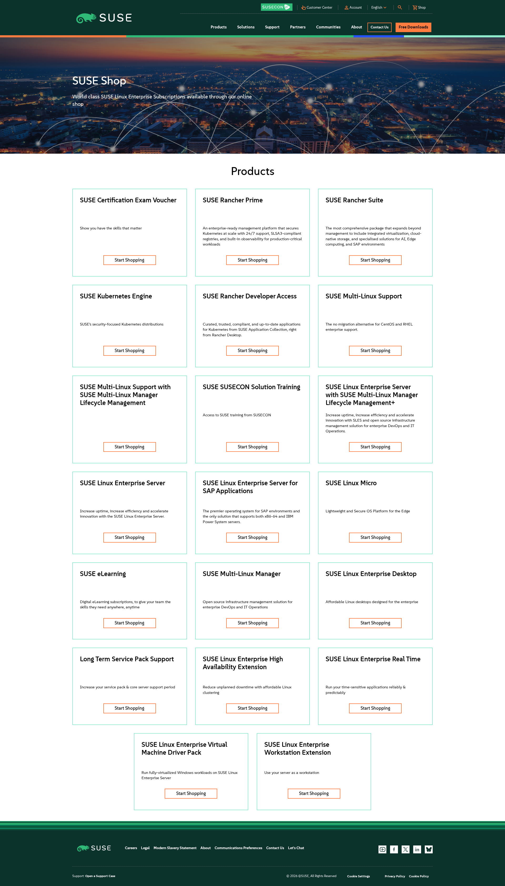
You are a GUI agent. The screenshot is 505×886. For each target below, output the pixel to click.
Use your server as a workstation (291, 772)
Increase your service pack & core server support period (127, 687)
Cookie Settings (358, 876)
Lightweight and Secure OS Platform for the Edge (368, 511)
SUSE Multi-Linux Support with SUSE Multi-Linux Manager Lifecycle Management (125, 395)
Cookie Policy (419, 876)
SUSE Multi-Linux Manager (242, 574)
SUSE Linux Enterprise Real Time (373, 659)
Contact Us (275, 848)
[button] (278, 5)
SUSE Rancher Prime (233, 200)
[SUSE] (95, 848)
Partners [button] (298, 27)
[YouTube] (382, 849)
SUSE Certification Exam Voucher (128, 200)
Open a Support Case (100, 876)
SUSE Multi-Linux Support (364, 296)
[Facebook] (394, 849)
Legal (145, 848)
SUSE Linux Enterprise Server (122, 483)
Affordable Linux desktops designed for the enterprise (372, 601)
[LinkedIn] (417, 849)
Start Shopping (129, 260)
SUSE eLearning (103, 574)
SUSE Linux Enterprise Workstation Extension (297, 748)
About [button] (356, 27)
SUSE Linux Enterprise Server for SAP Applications (250, 487)
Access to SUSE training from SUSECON (237, 415)
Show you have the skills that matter (111, 228)
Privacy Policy (395, 876)
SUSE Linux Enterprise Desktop (371, 574)
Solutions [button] (246, 27)
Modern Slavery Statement (175, 848)
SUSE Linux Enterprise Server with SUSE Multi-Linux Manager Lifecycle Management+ (372, 395)
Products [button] (219, 27)
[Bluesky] (429, 849)
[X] (406, 849)
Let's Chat (296, 848)
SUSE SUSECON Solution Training (251, 387)
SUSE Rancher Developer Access (250, 296)
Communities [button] (328, 27)
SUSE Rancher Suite (354, 200)
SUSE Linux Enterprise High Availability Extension (243, 663)
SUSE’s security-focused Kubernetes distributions (121, 324)
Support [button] (272, 27)
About (205, 848)
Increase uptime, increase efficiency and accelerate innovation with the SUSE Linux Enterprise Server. (124, 514)
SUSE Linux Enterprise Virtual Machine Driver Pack (184, 748)
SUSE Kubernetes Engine (116, 296)
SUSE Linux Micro (351, 483)
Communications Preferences (238, 848)
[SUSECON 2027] (276, 7)
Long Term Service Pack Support (127, 659)
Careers (131, 848)
